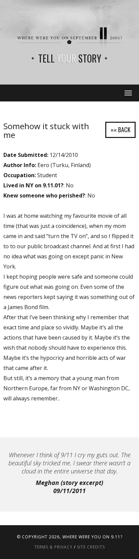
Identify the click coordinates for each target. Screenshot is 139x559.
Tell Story (69, 58)
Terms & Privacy (53, 547)
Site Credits (91, 547)
